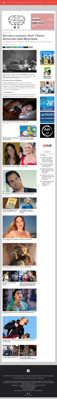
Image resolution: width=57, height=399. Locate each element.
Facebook (8, 47)
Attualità (18, 2)
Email (31, 47)
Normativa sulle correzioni (31, 378)
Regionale (28, 2)
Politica (13, 2)
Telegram (20, 47)
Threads (26, 47)
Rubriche (37, 2)
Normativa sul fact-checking (19, 378)
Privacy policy (41, 378)
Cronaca (9, 2)
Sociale (32, 2)
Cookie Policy (6, 375)
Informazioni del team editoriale (17, 375)
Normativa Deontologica (48, 375)
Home (4, 32)
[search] (53, 2)
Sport (41, 2)
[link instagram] (50, 2)
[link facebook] (48, 2)
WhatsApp (14, 47)
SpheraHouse (30, 395)
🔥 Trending (43, 155)
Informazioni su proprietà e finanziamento (33, 375)
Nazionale (23, 2)
